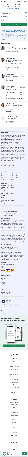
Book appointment (14, 24)
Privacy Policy (14, 432)
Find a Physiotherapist (14, 366)
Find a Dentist (14, 364)
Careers (14, 424)
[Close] (1, 453)
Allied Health (14, 404)
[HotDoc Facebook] (11, 442)
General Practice (14, 402)
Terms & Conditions (14, 430)
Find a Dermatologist (14, 382)
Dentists (14, 407)
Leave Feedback (14, 395)
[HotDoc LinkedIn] (14, 442)
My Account (14, 389)
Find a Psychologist (14, 374)
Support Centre (14, 415)
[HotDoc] (3, 1)
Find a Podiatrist (14, 369)
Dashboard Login (14, 412)
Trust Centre (14, 435)
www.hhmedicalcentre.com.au (10, 211)
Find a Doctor (14, 361)
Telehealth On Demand (14, 387)
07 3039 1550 (6, 209)
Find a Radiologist (14, 384)
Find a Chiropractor (14, 371)
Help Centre (14, 392)
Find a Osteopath (14, 379)
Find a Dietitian (14, 377)
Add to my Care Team (14, 8)
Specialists (14, 410)
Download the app (14, 345)
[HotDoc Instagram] (16, 442)
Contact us (14, 427)
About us (14, 422)
